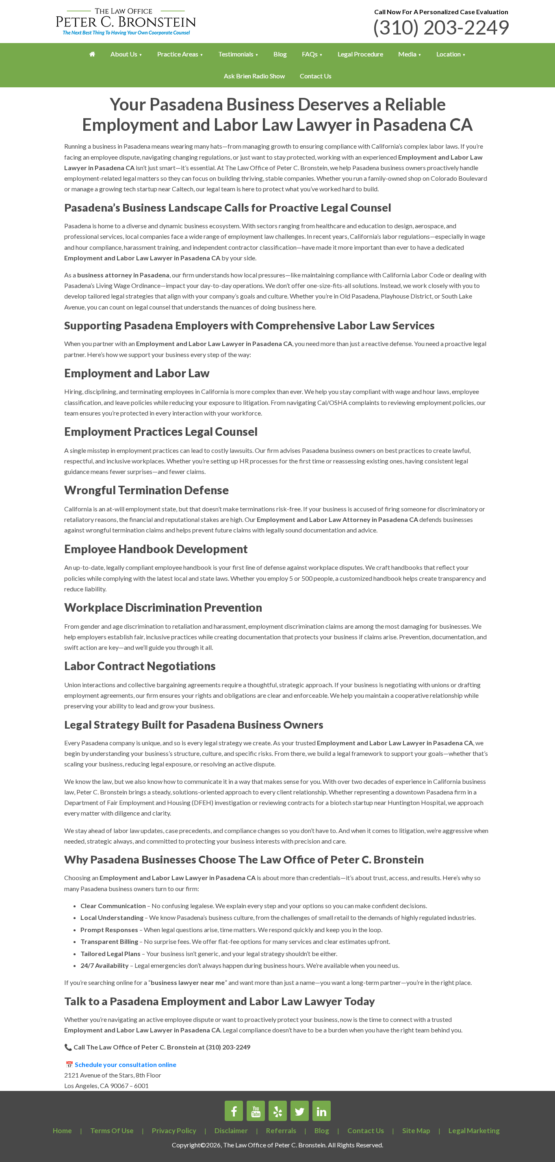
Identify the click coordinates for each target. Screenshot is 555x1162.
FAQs (310, 54)
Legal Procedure (360, 54)
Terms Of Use (112, 1130)
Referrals (281, 1130)
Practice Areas (177, 54)
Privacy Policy (174, 1130)
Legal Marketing (474, 1130)
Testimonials (236, 54)
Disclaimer (231, 1130)
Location (448, 54)
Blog (280, 54)
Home (62, 1130)
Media (407, 54)
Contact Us (316, 76)
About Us (124, 54)
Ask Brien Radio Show (254, 76)
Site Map (416, 1130)
